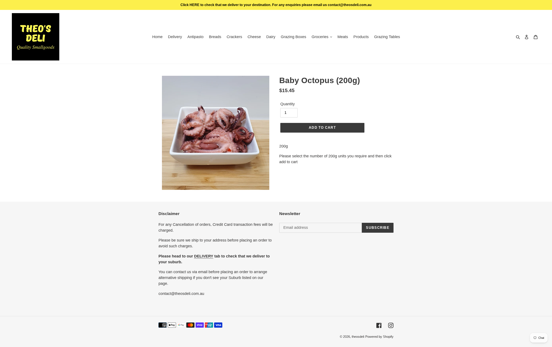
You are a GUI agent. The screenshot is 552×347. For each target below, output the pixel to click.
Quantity (287, 104)
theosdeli (358, 336)
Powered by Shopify (379, 336)
